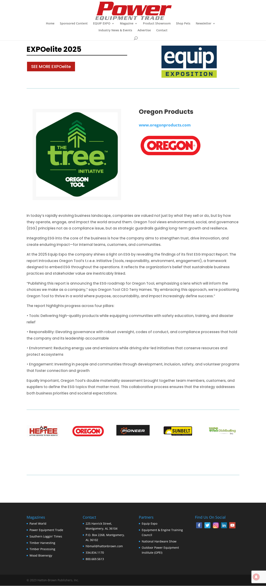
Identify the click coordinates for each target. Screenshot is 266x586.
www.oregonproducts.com (165, 125)
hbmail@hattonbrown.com (104, 546)
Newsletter (203, 23)
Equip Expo (149, 523)
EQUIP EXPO (101, 23)
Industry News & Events (115, 30)
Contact (161, 30)
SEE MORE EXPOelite (51, 66)
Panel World (38, 523)
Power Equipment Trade (46, 530)
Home (50, 23)
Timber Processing (42, 549)
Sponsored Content (74, 23)
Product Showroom (157, 23)
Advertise (144, 30)
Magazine (126, 23)
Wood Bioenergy (41, 555)
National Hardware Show (159, 541)
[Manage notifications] (256, 577)
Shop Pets (183, 23)
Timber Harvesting (42, 543)
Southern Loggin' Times (46, 536)
